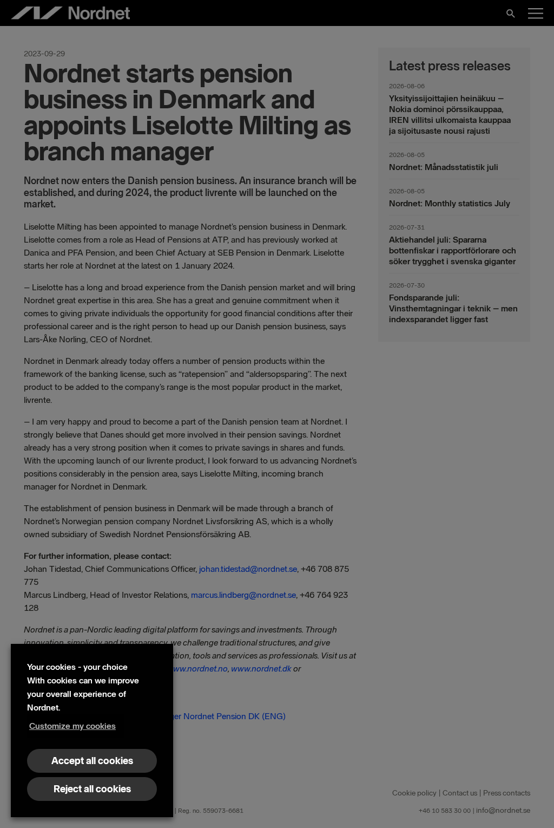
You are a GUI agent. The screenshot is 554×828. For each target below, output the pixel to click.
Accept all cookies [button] (92, 761)
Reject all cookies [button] (92, 789)
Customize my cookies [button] (72, 726)
